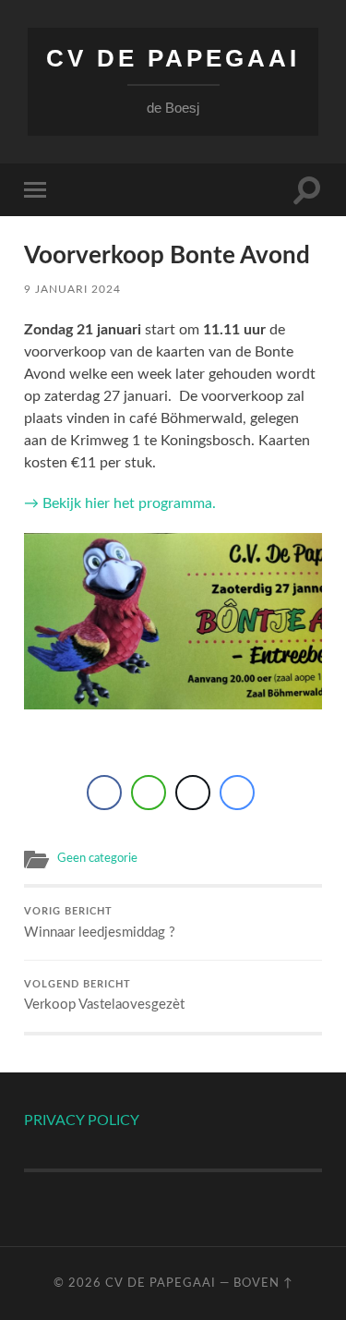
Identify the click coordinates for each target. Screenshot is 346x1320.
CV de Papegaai (173, 58)
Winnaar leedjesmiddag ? (99, 923)
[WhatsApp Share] (148, 792)
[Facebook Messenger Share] (237, 792)
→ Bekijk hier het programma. (120, 503)
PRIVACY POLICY (81, 1120)
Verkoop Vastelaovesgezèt (104, 996)
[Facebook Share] (104, 792)
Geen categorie (97, 858)
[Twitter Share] (192, 792)
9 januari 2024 (72, 289)
